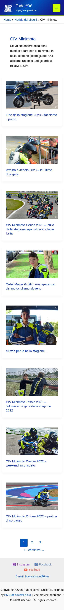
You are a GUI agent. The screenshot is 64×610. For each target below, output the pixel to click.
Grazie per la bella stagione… (27, 351)
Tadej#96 (24, 6)
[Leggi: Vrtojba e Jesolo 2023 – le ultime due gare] (32, 149)
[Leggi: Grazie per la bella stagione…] (32, 325)
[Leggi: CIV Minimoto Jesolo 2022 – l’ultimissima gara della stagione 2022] (32, 381)
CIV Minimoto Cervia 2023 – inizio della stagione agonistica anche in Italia (30, 229)
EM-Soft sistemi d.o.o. (18, 594)
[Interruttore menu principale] (56, 8)
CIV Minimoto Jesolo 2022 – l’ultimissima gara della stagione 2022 (28, 406)
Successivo (34, 550)
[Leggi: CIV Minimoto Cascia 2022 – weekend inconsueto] (32, 441)
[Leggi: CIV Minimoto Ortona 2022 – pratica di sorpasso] (32, 496)
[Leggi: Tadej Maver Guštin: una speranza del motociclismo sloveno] (32, 264)
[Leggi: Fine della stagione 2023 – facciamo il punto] (32, 94)
